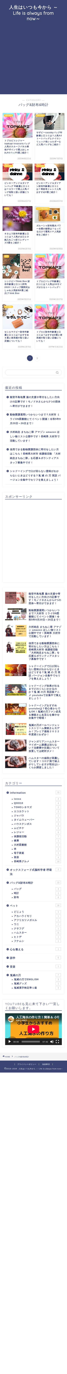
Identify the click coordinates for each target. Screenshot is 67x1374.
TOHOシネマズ (36, 807)
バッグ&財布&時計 (34, 882)
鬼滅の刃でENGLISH (36, 979)
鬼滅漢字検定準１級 (36, 987)
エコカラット (36, 811)
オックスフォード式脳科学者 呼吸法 (34, 872)
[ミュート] (52, 1041)
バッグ (36, 889)
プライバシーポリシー (26, 1064)
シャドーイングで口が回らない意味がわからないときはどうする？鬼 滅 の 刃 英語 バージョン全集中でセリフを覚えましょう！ (35, 475)
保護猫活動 (36, 836)
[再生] (9, 1041)
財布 (36, 897)
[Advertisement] (33, 59)
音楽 (34, 966)
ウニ (36, 924)
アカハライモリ (36, 916)
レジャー (36, 832)
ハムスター (36, 932)
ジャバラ (36, 815)
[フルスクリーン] (57, 1041)
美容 (36, 857)
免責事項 (46, 1064)
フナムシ (36, 941)
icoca (36, 799)
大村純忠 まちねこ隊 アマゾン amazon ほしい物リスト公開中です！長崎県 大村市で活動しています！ (35, 436)
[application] (33, 1029)
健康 (36, 840)
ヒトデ (36, 937)
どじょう (36, 911)
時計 (36, 893)
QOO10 (36, 803)
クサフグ (36, 928)
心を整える (34, 949)
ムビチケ (36, 828)
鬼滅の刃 (34, 975)
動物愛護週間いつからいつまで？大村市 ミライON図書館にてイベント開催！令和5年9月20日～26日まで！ (35, 419)
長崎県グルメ (36, 861)
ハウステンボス (36, 824)
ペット (34, 905)
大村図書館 (36, 845)
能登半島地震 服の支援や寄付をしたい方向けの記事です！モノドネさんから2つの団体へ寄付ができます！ (35, 401)
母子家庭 (36, 853)
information (34, 792)
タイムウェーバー (36, 819)
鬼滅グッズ (36, 983)
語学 (34, 957)
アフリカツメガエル (36, 920)
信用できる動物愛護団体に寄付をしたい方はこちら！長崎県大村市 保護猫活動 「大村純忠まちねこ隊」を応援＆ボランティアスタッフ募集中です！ (35, 456)
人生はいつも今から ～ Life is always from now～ (33, 12)
